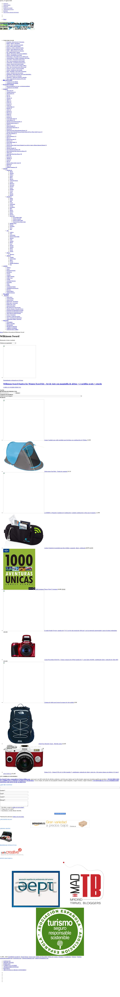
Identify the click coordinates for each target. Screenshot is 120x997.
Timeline (79, 957)
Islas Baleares (9, 272)
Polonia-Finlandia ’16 (11, 126)
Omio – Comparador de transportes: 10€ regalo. (16, 78)
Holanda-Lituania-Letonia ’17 (13, 123)
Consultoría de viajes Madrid (12, 83)
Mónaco (11, 210)
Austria (11, 176)
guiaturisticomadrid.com (6, 958)
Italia (11, 201)
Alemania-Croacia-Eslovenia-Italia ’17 (14, 121)
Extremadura (9, 282)
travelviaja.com (17, 958)
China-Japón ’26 (10, 90)
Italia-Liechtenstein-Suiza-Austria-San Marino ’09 (16, 151)
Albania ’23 (9, 100)
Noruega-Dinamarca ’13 (11, 136)
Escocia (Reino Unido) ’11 (12, 142)
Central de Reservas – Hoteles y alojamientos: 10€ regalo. (18, 58)
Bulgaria (11, 179)
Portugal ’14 (9, 128)
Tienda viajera (9, 297)
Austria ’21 (9, 109)
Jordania (11, 241)
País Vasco (9, 289)
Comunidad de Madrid (11, 286)
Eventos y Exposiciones (11, 314)
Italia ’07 (8, 161)
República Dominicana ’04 (12, 167)
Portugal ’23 (9, 103)
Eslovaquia (12, 185)
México (11, 260)
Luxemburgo (12, 207)
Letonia (11, 202)
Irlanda (11, 198)
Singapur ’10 (9, 143)
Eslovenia (12, 186)
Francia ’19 (9, 115)
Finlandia (12, 189)
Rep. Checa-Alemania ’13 (12, 133)
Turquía (11, 249)
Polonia (11, 213)
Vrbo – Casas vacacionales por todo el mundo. (16, 61)
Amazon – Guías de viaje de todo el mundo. (15, 64)
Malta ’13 (8, 137)
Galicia (8, 283)
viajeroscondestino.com (28, 958)
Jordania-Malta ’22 (10, 106)
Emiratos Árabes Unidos (14, 236)
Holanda (11, 193)
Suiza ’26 (8, 96)
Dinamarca (12, 183)
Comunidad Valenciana (11, 280)
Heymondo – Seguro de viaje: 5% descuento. (15, 41)
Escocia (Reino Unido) (17, 217)
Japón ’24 (9, 99)
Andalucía (9, 267)
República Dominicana (14, 263)
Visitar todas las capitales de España (14, 313)
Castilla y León (9, 277)
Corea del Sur (12, 235)
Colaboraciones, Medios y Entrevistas (14, 319)
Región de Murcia (10, 291)
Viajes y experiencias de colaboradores (14, 317)
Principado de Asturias (11, 270)
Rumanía (11, 224)
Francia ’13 (9, 134)
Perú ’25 (8, 95)
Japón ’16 (9, 124)
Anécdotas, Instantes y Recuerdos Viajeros (15, 308)
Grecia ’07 (9, 159)
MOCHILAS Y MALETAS (12, 326)
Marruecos (12, 254)
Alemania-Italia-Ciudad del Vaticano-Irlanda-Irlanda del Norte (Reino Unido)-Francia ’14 (24, 131)
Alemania (12, 173)
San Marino (12, 226)
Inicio (1, 332)
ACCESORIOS (9, 322)
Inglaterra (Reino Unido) (18, 220)
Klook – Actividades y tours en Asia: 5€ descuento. (16, 71)
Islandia (11, 199)
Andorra (11, 174)
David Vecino (24, 957)
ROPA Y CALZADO (11, 323)
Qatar (11, 244)
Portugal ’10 (9, 146)
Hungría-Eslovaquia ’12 (11, 139)
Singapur (11, 245)
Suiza (11, 229)
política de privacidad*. (18, 807)
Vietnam (11, 251)
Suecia (11, 227)
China (11, 233)
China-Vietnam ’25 (10, 93)
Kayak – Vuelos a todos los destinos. (14, 46)
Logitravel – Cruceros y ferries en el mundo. (15, 68)
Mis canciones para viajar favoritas (14, 307)
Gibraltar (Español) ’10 (11, 148)
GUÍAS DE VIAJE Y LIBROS (12, 329)
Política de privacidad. (18, 816)
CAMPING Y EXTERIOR (12, 328)
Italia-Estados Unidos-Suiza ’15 (13, 127)
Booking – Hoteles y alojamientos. (13, 43)
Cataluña (8, 279)
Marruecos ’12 (9, 140)
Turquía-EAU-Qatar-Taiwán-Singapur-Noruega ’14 (17, 130)
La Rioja (8, 285)
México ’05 (9, 165)
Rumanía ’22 (9, 108)
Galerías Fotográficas (11, 305)
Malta (11, 208)
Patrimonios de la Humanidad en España (15, 311)
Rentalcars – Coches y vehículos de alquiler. (15, 47)
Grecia (11, 192)
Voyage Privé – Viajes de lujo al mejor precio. (16, 59)
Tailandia (11, 246)
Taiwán (11, 248)
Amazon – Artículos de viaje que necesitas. (15, 72)
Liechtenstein (12, 204)
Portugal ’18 (9, 117)
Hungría (11, 195)
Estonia (11, 187)
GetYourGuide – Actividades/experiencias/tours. (16, 62)
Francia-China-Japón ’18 (12, 118)
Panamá (11, 261)
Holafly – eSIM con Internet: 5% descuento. (15, 50)
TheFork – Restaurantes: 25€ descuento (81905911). (17, 53)
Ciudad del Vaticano (14, 180)
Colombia (12, 257)
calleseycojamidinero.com (41, 958)
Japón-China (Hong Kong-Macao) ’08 (14, 154)
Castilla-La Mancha (10, 276)
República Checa (13, 223)
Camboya (12, 232)
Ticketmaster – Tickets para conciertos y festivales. (17, 77)
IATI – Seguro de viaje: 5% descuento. (14, 75)
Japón (11, 239)
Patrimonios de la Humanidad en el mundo (15, 310)
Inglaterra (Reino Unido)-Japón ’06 (14, 162)
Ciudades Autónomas (11, 292)
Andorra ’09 (9, 152)
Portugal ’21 (9, 111)
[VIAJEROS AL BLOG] (17, 29)
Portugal (11, 214)
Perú (11, 264)
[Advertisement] (29, 34)
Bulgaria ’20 (9, 112)
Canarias (8, 273)
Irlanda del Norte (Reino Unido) (19, 221)
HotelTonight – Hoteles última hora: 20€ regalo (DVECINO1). (19, 74)
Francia (11, 190)
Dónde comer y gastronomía (12, 303)
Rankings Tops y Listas (11, 304)
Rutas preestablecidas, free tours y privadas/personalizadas (18, 86)
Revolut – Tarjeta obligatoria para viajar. (15, 49)
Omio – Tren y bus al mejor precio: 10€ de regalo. (16, 67)
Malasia (11, 242)
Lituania (11, 205)
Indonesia (12, 238)
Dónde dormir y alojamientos (12, 301)
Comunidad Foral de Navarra (12, 288)
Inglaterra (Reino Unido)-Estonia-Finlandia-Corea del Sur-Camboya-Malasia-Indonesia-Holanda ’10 (27, 145)
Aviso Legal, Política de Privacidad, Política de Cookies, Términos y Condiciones (50, 957)
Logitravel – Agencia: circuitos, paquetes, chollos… (17, 65)
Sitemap (74, 957)
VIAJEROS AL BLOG (14, 957)
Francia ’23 (9, 102)
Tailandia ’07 (9, 158)
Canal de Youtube (10, 298)
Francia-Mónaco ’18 (11, 120)
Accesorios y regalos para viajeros (13, 316)
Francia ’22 (9, 105)
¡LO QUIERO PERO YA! (14, 387)
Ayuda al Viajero (10, 300)
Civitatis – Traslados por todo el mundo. (14, 69)
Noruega (11, 211)
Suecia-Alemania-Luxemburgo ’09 (13, 149)
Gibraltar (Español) (17, 218)
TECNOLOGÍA (10, 325)
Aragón (8, 269)
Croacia (11, 182)
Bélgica (11, 177)
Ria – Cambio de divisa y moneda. (13, 52)
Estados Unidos (13, 258)
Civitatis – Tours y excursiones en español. (15, 44)
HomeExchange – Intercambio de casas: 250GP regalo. (17, 56)
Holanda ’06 (9, 164)
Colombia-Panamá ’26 (11, 92)
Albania (11, 171)
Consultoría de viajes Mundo (12, 81)
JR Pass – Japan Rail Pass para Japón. (14, 55)
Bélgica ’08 (9, 155)
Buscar (17, 393)
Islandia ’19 (9, 114)
